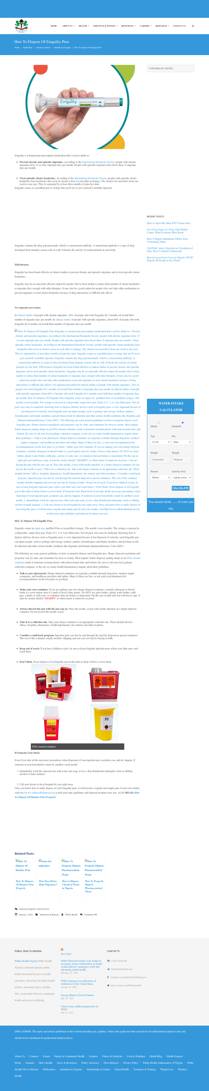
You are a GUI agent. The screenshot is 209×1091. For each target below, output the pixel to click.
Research (161, 26)
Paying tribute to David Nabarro (77, 995)
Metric (154, 426)
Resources (127, 26)
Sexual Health (121, 1069)
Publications (49, 1069)
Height (154, 452)
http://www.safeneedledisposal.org (37, 792)
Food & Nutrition (136, 1056)
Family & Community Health (69, 1056)
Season (154, 471)
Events (46, 1056)
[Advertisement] (74, 8)
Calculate (180, 488)
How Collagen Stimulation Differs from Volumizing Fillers (167, 240)
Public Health (71, 914)
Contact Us (179, 26)
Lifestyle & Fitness (104, 26)
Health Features (175, 1056)
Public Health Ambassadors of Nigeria (163, 1062)
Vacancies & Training (144, 1069)
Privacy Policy (130, 1062)
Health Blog (27, 47)
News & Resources (67, 1062)
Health (83, 26)
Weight (175, 452)
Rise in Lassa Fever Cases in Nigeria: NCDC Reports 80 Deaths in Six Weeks (170, 259)
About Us (67, 26)
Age (153, 436)
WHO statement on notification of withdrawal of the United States (78, 982)
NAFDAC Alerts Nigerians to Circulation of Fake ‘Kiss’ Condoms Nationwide (170, 249)
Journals (30, 1062)
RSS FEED (66, 954)
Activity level (178, 471)
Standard (177, 426)
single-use (39, 528)
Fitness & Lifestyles (112, 1056)
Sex (174, 436)
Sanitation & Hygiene (62, 47)
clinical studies (25, 315)
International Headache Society (98, 162)
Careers (144, 26)
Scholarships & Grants (98, 1069)
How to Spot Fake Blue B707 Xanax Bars (168, 223)
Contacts (33, 1056)
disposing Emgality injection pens (34, 908)
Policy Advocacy (90, 1062)
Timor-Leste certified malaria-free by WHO (80, 1008)
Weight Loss (166, 1069)
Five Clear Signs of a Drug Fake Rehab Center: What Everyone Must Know (167, 231)
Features (93, 1056)
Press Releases (111, 1062)
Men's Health (45, 1062)
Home (54, 26)
